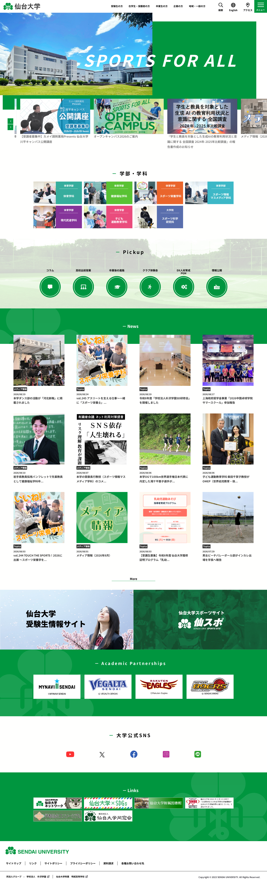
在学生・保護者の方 (139, 6)
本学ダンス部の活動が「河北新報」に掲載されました (37, 399)
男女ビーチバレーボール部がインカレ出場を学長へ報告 (227, 556)
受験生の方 (117, 6)
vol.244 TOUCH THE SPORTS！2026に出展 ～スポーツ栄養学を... (37, 556)
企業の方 (178, 6)
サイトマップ (13, 863)
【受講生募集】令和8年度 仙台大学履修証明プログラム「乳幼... (163, 556)
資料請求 (108, 863)
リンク (33, 863)
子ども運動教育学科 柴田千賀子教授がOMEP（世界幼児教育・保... (226, 477)
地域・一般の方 (197, 6)
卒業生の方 (162, 6)
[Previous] (10, 121)
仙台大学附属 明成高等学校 (70, 876)
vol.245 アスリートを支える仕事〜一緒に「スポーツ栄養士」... (100, 399)
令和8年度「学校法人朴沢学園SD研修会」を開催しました (164, 399)
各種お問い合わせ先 (132, 863)
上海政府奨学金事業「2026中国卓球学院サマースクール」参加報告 (228, 399)
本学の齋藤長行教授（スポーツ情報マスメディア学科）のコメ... (101, 477)
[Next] (10, 127)
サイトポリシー (53, 863)
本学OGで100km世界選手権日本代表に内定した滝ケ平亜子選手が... (163, 477)
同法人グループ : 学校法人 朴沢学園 (26, 876)
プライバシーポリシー (83, 863)
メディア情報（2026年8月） (94, 553)
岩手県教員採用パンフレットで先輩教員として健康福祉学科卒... (38, 477)
